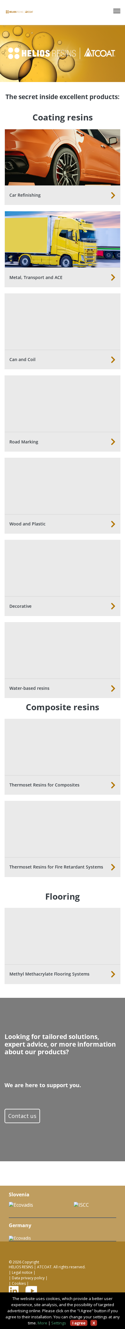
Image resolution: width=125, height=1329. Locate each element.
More (42, 1323)
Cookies (19, 1283)
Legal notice (22, 1272)
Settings (58, 1323)
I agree (79, 1323)
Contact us (22, 1115)
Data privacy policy (28, 1278)
